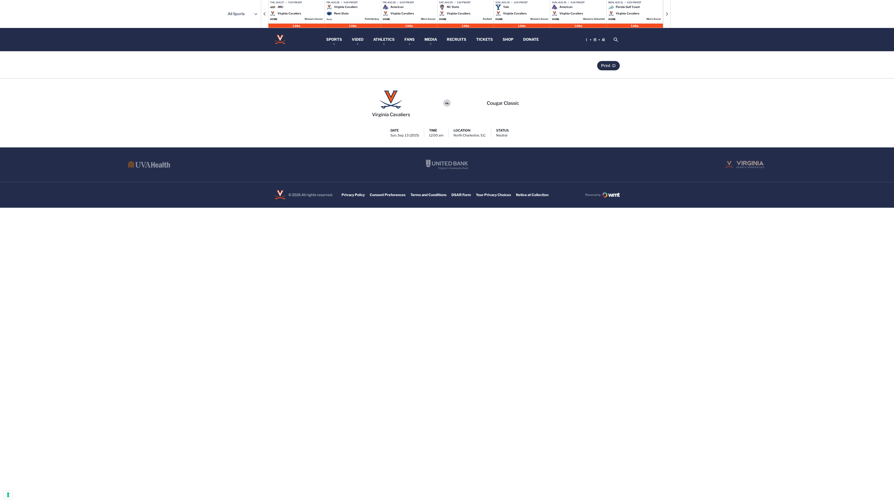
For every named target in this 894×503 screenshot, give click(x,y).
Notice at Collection (532, 195)
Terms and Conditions (428, 195)
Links (296, 25)
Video (357, 39)
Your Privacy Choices (493, 195)
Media (430, 39)
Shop (508, 39)
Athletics (384, 39)
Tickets (484, 39)
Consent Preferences (388, 195)
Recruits (456, 39)
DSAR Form (461, 195)
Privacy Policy (353, 195)
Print (605, 65)
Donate (531, 39)
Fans (409, 39)
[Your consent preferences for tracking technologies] (8, 494)
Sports (334, 39)
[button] (264, 14)
